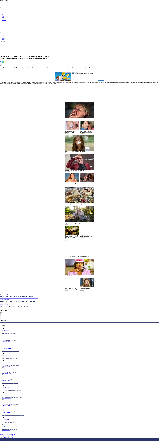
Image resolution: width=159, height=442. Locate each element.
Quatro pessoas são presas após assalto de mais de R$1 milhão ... (10, 404)
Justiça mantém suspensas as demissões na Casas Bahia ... (9, 372)
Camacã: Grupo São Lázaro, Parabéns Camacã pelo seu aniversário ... (11, 386)
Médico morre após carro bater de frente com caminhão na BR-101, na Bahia (16, 296)
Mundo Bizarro (4, 20)
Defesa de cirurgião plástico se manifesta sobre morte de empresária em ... (11, 347)
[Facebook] (0, 62)
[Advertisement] (79, 23)
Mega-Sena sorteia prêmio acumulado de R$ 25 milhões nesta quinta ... (11, 354)
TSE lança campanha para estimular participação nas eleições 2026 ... (11, 418)
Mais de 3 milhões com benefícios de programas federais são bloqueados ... (11, 411)
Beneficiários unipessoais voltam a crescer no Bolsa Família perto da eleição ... (12, 397)
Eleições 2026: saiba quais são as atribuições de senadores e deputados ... (11, 390)
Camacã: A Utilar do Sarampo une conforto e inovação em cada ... (10, 351)
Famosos (3, 19)
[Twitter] (2, 62)
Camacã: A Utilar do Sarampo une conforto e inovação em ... (8, 434)
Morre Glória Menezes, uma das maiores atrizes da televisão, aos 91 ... (11, 429)
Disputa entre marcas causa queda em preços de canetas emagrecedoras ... (9, 436)
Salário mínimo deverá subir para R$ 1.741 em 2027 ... (9, 379)
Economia (3, 17)
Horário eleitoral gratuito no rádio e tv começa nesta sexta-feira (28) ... (11, 340)
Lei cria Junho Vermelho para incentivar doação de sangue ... (10, 383)
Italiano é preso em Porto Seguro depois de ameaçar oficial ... (8, 437)
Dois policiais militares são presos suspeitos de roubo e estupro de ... (10, 365)
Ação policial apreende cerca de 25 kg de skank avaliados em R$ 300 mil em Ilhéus (17, 301)
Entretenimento (4, 18)
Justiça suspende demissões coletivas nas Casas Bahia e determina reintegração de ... (13, 415)
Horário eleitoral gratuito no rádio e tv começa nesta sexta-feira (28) (14, 306)
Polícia (2, 15)
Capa (2, 14)
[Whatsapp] (3, 62)
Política (3, 16)
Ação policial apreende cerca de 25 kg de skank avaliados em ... (10, 333)
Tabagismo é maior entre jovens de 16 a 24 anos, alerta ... (9, 358)
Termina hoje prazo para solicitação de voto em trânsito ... (9, 422)
